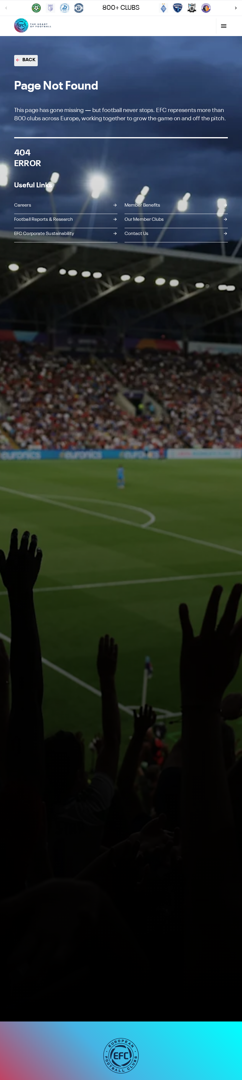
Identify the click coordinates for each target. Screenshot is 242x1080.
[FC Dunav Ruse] (64, 8)
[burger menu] (223, 26)
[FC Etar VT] (206, 8)
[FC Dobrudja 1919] (36, 8)
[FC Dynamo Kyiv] (163, 8)
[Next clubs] (236, 8)
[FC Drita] (50, 8)
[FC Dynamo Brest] (79, 8)
